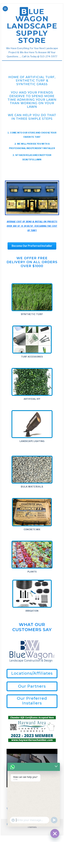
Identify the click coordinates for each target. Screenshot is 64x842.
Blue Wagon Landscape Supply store (32, 26)
